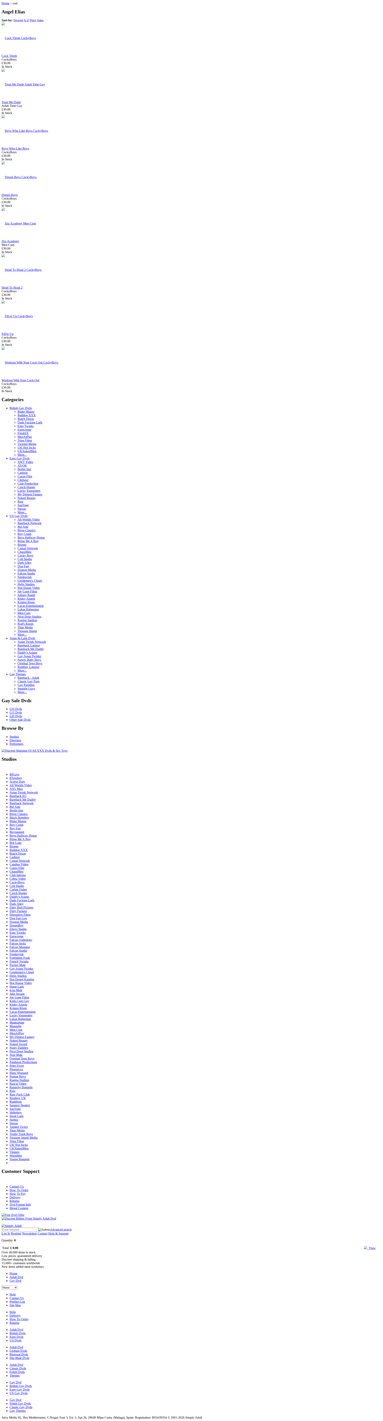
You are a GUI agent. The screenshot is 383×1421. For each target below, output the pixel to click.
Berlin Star (24, 469)
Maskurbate (17, 1022)
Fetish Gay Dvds (20, 1403)
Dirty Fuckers (18, 911)
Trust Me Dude (11, 102)
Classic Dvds (18, 1368)
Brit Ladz (16, 842)
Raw (21, 501)
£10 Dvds (16, 709)
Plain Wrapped (19, 1073)
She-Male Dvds (19, 1358)
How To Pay (18, 1193)
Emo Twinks (26, 426)
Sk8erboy (16, 1112)
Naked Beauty (27, 498)
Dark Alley (25, 562)
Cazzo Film (25, 476)
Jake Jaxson (17, 993)
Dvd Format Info (20, 1204)
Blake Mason (26, 411)
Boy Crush (24, 534)
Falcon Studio (26, 573)
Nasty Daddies (19, 1047)
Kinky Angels (26, 598)
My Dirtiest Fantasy (30, 494)
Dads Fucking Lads (30, 422)
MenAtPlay (25, 437)
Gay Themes (18, 674)
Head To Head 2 (12, 287)
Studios (14, 736)
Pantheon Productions (23, 1062)
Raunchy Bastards (21, 1087)
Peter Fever (17, 1065)
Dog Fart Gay (18, 918)
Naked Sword (18, 1044)
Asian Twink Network (32, 641)
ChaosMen (24, 552)
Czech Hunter (26, 487)
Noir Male (16, 1055)
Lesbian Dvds (18, 1350)
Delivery (15, 1197)
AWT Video (25, 462)
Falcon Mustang (20, 947)
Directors (15, 740)
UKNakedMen (27, 451)
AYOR (22, 465)
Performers (16, 744)
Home (5, 3)
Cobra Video (18, 878)
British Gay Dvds (21, 408)
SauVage (23, 505)
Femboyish (25, 577)
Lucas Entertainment (30, 606)
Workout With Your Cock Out (20, 380)
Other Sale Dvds (20, 719)
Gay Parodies (26, 685)
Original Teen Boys (30, 663)
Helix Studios (26, 584)
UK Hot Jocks (27, 447)
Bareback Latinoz (29, 645)
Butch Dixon (26, 419)
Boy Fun (15, 828)
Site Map (15, 1305)
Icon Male (16, 990)
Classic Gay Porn (28, 681)
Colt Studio (25, 559)
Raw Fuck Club (20, 1094)
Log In (6, 1233)
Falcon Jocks (18, 943)
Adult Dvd (16, 1277)
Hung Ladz (17, 986)
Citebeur (23, 480)
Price (33, 20)
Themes (15, 1375)
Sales (40, 20)
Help (13, 1294)
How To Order (19, 1190)
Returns (14, 1201)
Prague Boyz (18, 1076)
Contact (42, 1233)
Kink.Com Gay (19, 1001)
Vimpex (15, 1152)
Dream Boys (10, 195)
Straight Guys (26, 688)
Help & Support (58, 1233)
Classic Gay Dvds (21, 1407)
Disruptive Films (20, 914)
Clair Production (28, 483)
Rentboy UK (18, 1098)
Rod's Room (25, 623)
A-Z (26, 20)
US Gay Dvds (19, 516)
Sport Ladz (17, 1116)
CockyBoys (17, 882)
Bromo (22, 544)
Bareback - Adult (28, 677)
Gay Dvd (15, 1280)
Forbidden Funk (20, 958)
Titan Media (25, 627)
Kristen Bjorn (26, 602)
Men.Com (24, 613)
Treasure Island (27, 631)
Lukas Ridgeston (28, 609)
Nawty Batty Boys (29, 659)
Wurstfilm (16, 1155)
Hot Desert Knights (22, 979)
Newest (18, 20)
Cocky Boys (25, 555)
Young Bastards (20, 1159)
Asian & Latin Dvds (22, 638)
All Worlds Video (29, 519)
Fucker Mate (18, 965)
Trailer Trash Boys (21, 1134)
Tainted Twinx (19, 1127)
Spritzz (14, 1119)
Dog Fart (23, 566)
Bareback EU (18, 796)
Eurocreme (24, 429)
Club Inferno (18, 875)
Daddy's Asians (27, 652)
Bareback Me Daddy (31, 649)
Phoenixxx (16, 1069)
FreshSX (23, 433)
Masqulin (15, 1026)
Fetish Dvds (17, 1372)
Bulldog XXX (27, 415)
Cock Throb (9, 56)
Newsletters (29, 1233)
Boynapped (17, 832)
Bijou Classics (27, 530)
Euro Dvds (16, 1336)
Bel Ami (23, 526)
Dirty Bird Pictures (21, 907)
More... (22, 454)
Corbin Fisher (18, 889)
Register (16, 1233)
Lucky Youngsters (29, 490)
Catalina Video (19, 864)
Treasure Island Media (24, 1137)
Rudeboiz (16, 1101)
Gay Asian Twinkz (29, 656)
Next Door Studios (29, 616)
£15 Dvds (16, 712)
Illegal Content (19, 1208)
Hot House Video (29, 588)
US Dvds (15, 1340)
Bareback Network (29, 523)
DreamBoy (17, 925)
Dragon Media (27, 570)
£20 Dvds (16, 716)
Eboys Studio (18, 929)
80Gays (14, 774)
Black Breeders (19, 817)
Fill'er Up (8, 334)
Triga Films (25, 440)
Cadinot (23, 472)
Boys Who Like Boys (15, 148)
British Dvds (18, 1333)
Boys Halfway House (31, 537)
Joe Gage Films (27, 591)
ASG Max (16, 789)
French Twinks (19, 961)
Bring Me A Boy (28, 541)
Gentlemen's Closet (30, 580)
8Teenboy (16, 778)
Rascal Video (18, 1083)
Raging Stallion (27, 620)
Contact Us (17, 1186)
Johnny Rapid (26, 595)
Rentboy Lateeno (28, 667)
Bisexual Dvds (19, 1354)
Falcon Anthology (21, 940)
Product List (17, 1301)
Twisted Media (27, 444)
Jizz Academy (10, 241)
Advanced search (61, 1229)
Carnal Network (28, 548)
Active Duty (17, 781)
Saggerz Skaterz (20, 1105)
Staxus (22, 508)
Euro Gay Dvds (20, 458)
